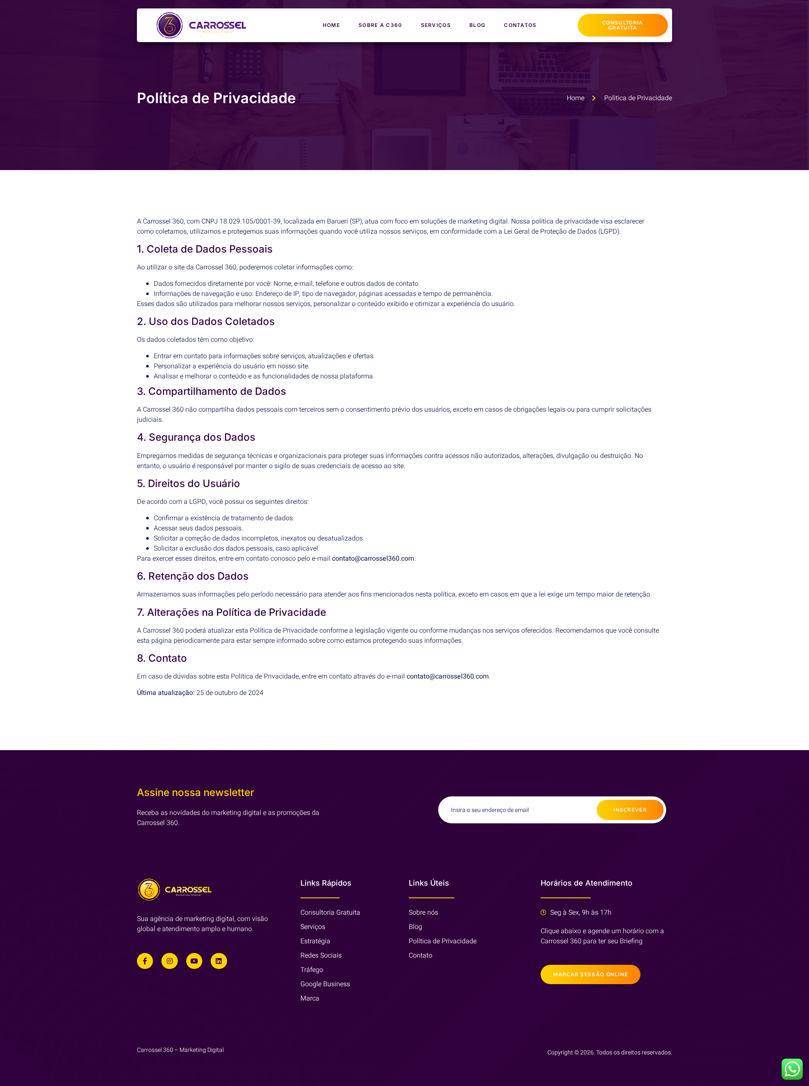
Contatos (520, 25)
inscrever (630, 810)
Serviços (436, 25)
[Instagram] (169, 961)
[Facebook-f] (145, 961)
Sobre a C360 (380, 25)
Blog (477, 25)
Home (331, 25)
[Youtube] (194, 961)
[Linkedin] (219, 961)
